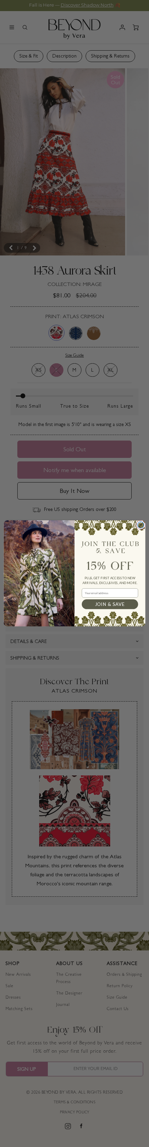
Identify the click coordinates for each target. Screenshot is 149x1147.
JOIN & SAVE (110, 604)
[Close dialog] (141, 525)
